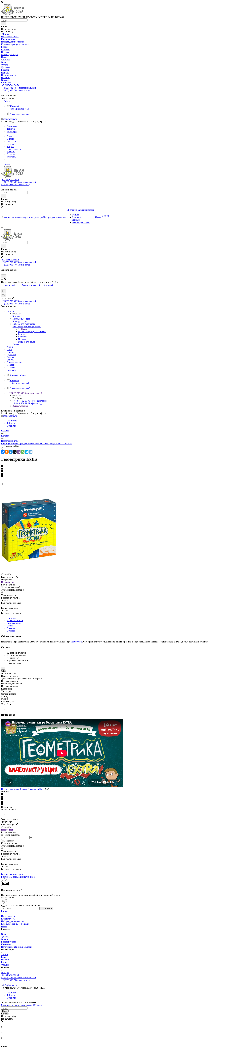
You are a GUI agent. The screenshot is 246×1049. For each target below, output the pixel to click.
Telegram (11, 129)
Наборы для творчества (26, 443)
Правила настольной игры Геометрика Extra (22, 789)
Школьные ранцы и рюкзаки (32, 331)
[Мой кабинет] (2, 273)
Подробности (7, 582)
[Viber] (18, 452)
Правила (11, 628)
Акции (4, 954)
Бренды (5, 962)
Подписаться (46, 908)
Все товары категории (12, 874)
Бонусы (5, 957)
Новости (5, 959)
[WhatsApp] (22, 452)
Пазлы (69, 443)
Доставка (5, 936)
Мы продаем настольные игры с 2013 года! (22, 1005)
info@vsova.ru (10, 119)
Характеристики (15, 620)
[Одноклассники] (7, 452)
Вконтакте (12, 126)
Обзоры (5, 972)
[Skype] (26, 452)
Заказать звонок (20, 406)
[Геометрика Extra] (29, 561)
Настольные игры (10, 916)
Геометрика (76, 641)
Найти (4, 1011)
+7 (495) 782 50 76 (10, 85)
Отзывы (11, 631)
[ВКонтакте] (3, 452)
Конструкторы (8, 443)
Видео (10, 625)
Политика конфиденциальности (16, 947)
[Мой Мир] (11, 452)
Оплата (4, 939)
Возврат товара (8, 942)
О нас (4, 934)
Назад (18, 313)
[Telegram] (30, 452)
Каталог (16, 316)
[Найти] (3, 23)
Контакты (6, 944)
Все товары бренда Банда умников (18, 877)
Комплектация (14, 623)
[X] (15, 452)
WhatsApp (12, 131)
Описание (12, 618)
